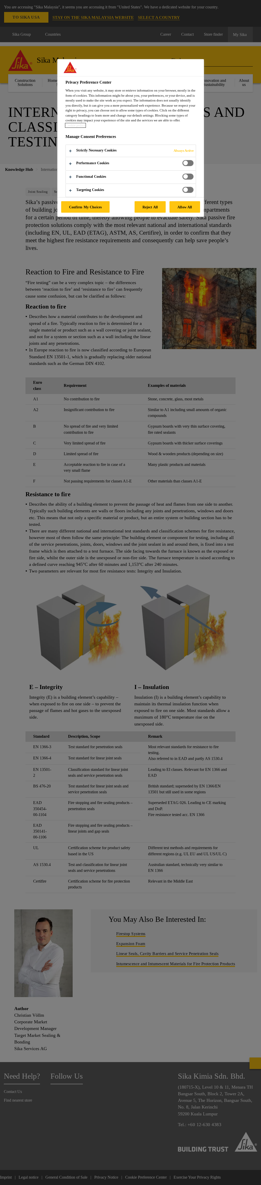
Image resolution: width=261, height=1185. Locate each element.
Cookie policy (75, 125)
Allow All (184, 207)
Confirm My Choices (85, 207)
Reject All (150, 207)
